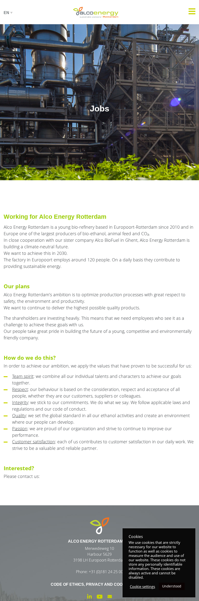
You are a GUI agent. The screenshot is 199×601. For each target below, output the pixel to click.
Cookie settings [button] (142, 586)
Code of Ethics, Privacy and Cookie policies (99, 584)
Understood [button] (171, 586)
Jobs (99, 67)
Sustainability (97, 24)
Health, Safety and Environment (99, 38)
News (99, 53)
